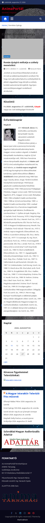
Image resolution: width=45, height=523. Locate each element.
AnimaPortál (12, 9)
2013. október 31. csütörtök (16, 69)
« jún (5, 362)
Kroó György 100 (10, 408)
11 (12, 346)
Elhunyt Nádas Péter (12, 401)
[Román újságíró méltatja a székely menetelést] (22, 49)
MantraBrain (22, 520)
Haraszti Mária (35, 69)
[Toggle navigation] (12, 18)
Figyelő (7, 56)
